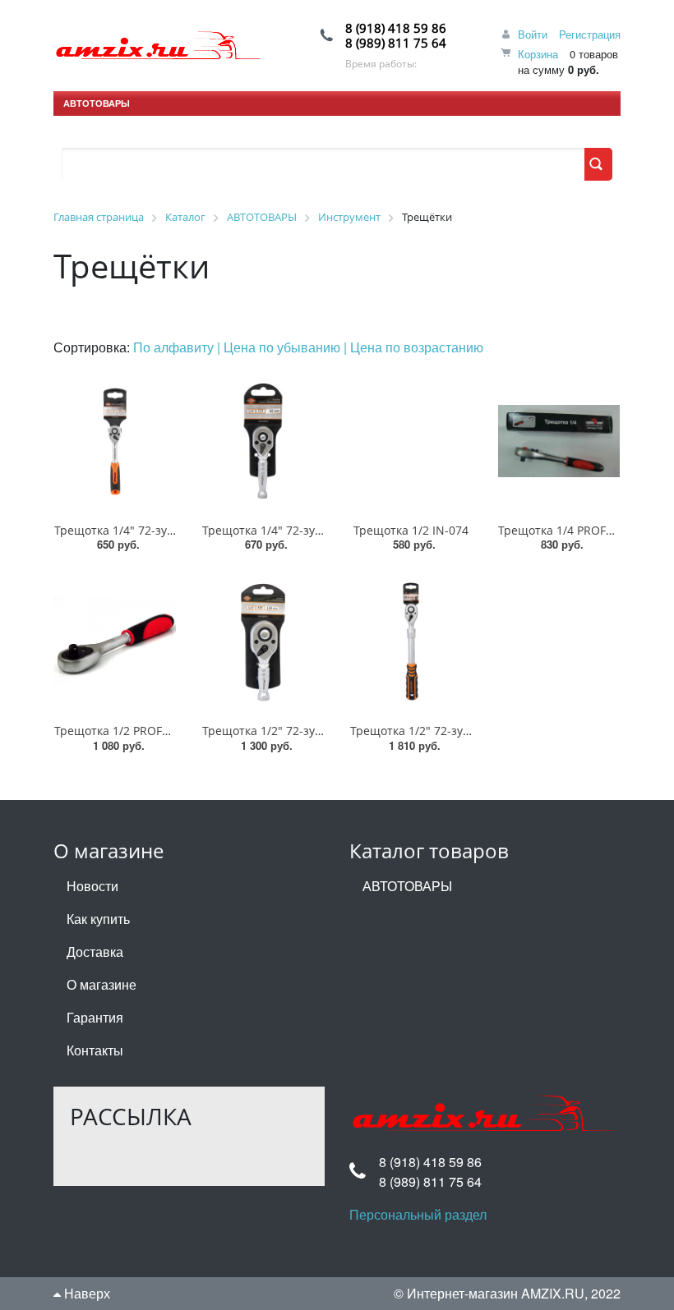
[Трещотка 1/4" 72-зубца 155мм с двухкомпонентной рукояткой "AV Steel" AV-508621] (115, 441)
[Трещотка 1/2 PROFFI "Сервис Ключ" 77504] (115, 641)
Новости (92, 885)
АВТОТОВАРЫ (96, 103)
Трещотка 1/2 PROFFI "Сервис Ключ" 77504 (175, 730)
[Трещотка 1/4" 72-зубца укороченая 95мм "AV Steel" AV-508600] (263, 441)
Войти (532, 34)
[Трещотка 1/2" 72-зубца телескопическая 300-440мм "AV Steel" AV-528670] (411, 641)
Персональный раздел (418, 1214)
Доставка (95, 951)
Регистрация (590, 34)
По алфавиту (175, 347)
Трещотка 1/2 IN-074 (411, 530)
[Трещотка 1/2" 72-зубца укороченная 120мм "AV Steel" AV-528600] (263, 641)
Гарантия (95, 1017)
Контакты (95, 1050)
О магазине (101, 984)
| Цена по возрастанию (413, 347)
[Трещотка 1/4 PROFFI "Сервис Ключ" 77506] (559, 441)
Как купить (98, 918)
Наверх (85, 1293)
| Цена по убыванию (280, 347)
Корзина (538, 54)
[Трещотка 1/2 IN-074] (411, 441)
